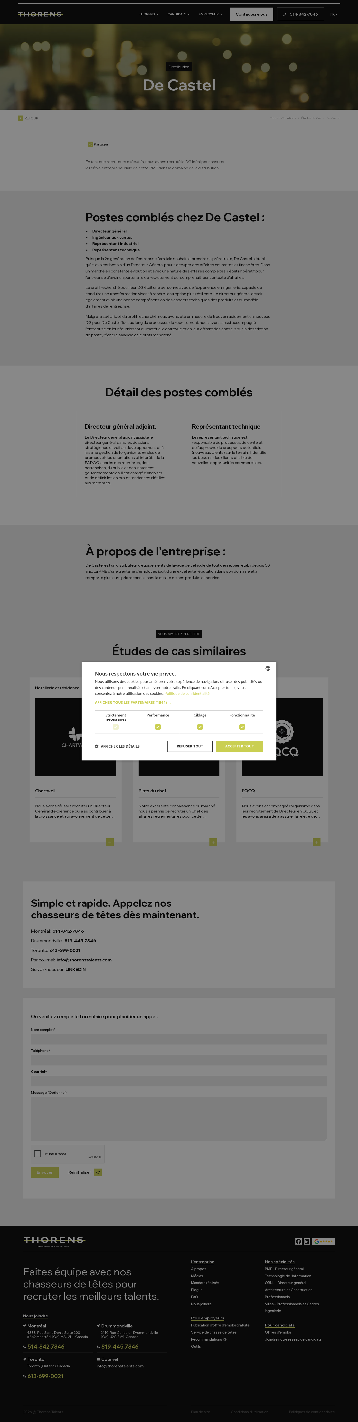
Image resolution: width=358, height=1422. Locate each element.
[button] (179, 702)
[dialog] (179, 711)
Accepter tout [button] (239, 746)
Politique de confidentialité (187, 693)
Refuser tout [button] (190, 746)
